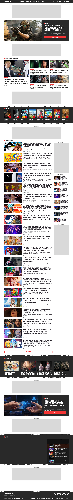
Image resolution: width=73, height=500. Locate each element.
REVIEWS (38, 1)
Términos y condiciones (12, 495)
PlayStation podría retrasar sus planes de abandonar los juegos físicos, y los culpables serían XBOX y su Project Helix (37, 175)
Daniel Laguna (48, 407)
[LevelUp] (33, 498)
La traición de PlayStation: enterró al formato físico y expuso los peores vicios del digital (44, 375)
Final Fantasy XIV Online (31, 120)
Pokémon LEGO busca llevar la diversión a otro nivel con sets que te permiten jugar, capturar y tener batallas (37, 238)
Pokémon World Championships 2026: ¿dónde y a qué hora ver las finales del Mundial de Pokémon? (37, 289)
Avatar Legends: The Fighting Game (9, 373)
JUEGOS (27, 1)
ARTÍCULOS (32, 1)
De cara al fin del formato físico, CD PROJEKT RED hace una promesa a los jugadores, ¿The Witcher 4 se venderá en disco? (37, 259)
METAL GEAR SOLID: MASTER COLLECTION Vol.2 (16, 121)
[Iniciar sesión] (53, 1)
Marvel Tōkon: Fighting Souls (40, 120)
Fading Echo (23, 119)
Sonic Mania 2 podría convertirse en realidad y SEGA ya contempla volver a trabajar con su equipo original (37, 154)
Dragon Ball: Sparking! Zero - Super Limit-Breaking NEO (57, 121)
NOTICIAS (22, 1)
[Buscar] (54, 1)
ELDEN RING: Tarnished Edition (6, 121)
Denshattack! (48, 119)
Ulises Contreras (48, 32)
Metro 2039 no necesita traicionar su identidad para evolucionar (38, 86)
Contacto (5, 495)
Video (43, 1)
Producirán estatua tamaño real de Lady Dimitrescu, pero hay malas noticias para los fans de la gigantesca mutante (37, 310)
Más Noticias (28, 351)
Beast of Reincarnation (65, 120)
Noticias (6, 77)
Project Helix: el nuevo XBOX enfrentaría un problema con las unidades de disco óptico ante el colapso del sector (59, 72)
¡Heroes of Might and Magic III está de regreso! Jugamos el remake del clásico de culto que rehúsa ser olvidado (59, 87)
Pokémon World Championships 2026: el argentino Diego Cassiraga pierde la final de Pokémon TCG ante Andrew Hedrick (37, 165)
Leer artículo (55, 37)
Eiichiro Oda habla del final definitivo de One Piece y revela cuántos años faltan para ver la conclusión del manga (37, 145)
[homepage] (7, 1)
